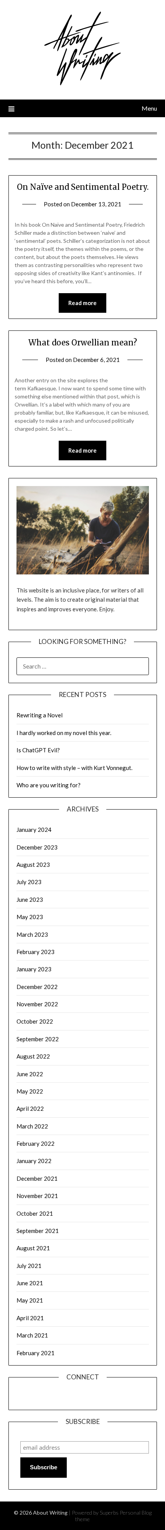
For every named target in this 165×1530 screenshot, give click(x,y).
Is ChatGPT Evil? (38, 750)
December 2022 (37, 986)
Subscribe (43, 1467)
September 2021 (37, 1230)
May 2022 (29, 1091)
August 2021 (33, 1248)
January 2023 (33, 969)
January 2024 (33, 829)
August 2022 (33, 1056)
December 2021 (37, 1178)
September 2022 (37, 1038)
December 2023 (37, 847)
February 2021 (35, 1352)
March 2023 (32, 934)
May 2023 (29, 916)
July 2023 (28, 881)
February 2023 (35, 951)
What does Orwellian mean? (82, 342)
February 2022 (35, 1143)
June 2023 (29, 899)
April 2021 (30, 1317)
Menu (149, 108)
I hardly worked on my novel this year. (63, 732)
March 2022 (32, 1126)
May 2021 (29, 1300)
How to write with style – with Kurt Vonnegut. (74, 767)
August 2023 (33, 864)
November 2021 (37, 1195)
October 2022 (34, 1021)
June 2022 (29, 1073)
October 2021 (34, 1213)
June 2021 (29, 1282)
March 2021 (32, 1335)
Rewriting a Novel (39, 715)
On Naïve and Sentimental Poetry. (82, 187)
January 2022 (33, 1160)
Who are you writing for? (48, 785)
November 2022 (37, 1004)
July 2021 (28, 1265)
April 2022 (30, 1108)
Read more (82, 302)
